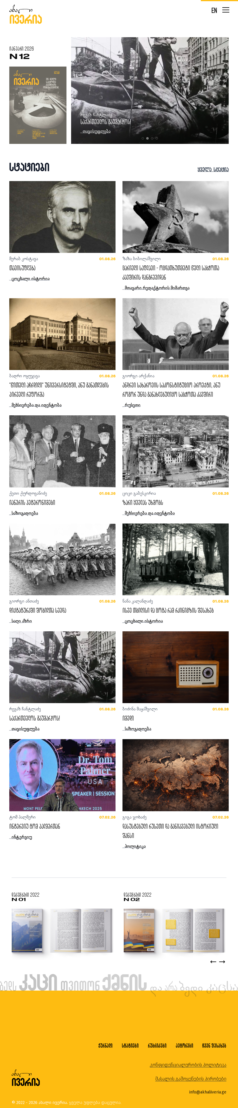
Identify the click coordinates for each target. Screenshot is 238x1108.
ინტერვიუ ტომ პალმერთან (34, 826)
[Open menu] (226, 10)
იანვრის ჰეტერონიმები (32, 502)
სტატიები (130, 1045)
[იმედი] (175, 667)
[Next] (222, 961)
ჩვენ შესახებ (214, 1045)
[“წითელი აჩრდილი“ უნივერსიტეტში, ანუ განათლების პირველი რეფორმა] (62, 334)
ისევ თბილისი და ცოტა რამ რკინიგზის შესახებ (126, 121)
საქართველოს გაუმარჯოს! (34, 718)
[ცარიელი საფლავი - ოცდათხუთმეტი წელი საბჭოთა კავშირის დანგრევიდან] (175, 217)
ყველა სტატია (213, 169)
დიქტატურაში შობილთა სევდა (37, 610)
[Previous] (213, 961)
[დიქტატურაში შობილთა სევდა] (62, 559)
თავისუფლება (22, 268)
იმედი (128, 718)
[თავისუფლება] (62, 217)
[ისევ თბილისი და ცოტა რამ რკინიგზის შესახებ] (175, 559)
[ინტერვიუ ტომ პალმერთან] (62, 775)
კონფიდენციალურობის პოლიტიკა (188, 1065)
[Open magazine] (62, 931)
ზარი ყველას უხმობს (142, 502)
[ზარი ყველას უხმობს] (175, 451)
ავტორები (184, 1045)
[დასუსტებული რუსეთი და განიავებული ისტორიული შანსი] (175, 775)
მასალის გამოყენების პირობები (190, 1079)
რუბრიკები (157, 1045)
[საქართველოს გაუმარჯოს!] (62, 667)
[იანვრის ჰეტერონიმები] (62, 451)
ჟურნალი (105, 1045)
